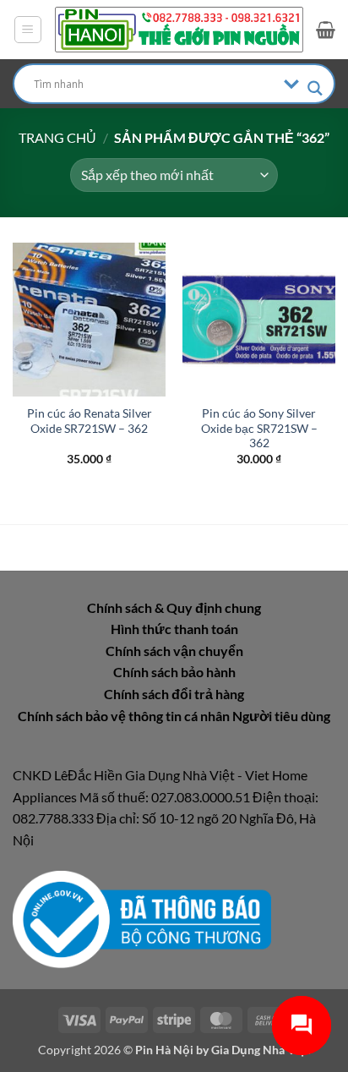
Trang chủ (57, 137)
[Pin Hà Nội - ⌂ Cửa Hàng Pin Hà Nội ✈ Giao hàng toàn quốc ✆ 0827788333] (179, 29)
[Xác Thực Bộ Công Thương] (142, 918)
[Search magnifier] (315, 88)
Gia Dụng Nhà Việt (260, 1049)
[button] (27, 29)
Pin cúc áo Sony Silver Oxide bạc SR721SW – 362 (259, 428)
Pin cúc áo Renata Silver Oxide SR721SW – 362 (89, 421)
